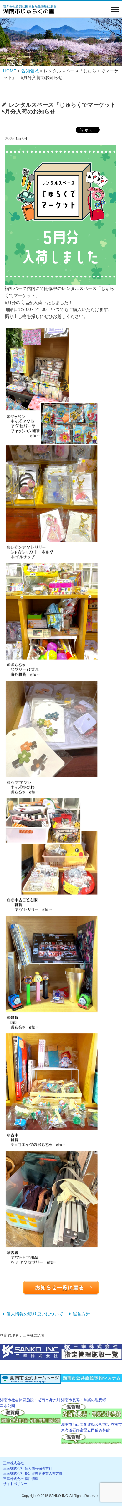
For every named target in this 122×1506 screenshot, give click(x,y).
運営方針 (81, 1313)
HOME (9, 70)
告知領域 (30, 70)
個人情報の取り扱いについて (34, 1313)
